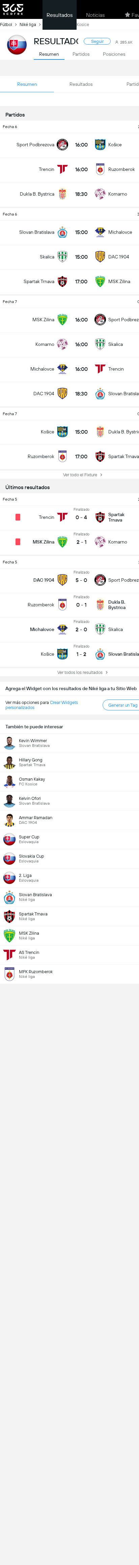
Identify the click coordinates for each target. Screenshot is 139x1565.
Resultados (60, 15)
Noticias (95, 15)
